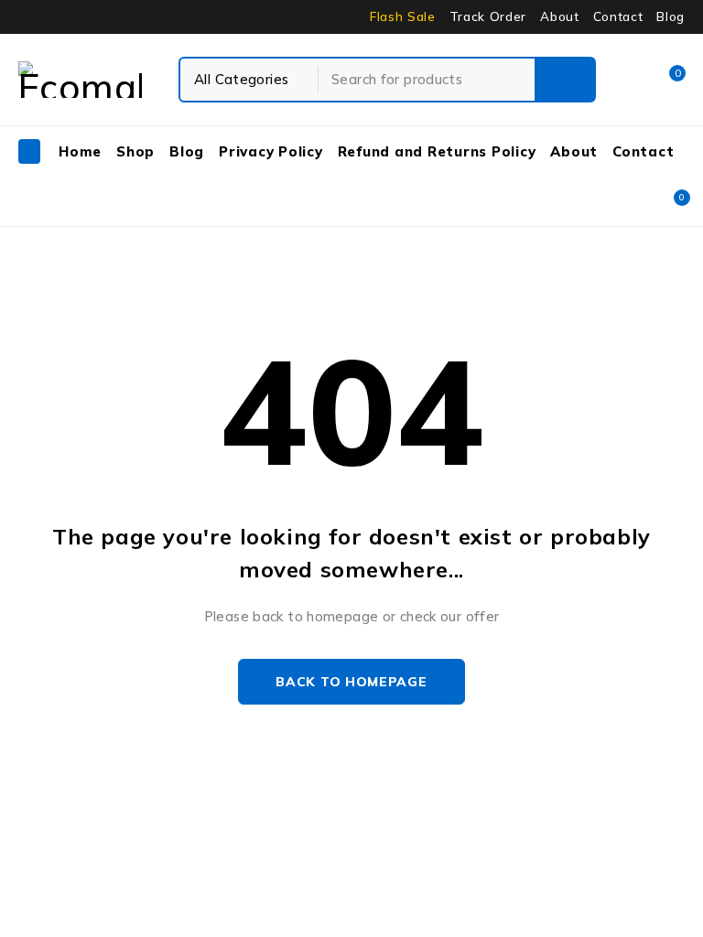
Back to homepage (351, 681)
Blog (670, 16)
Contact (618, 16)
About (559, 16)
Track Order (487, 16)
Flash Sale (403, 16)
